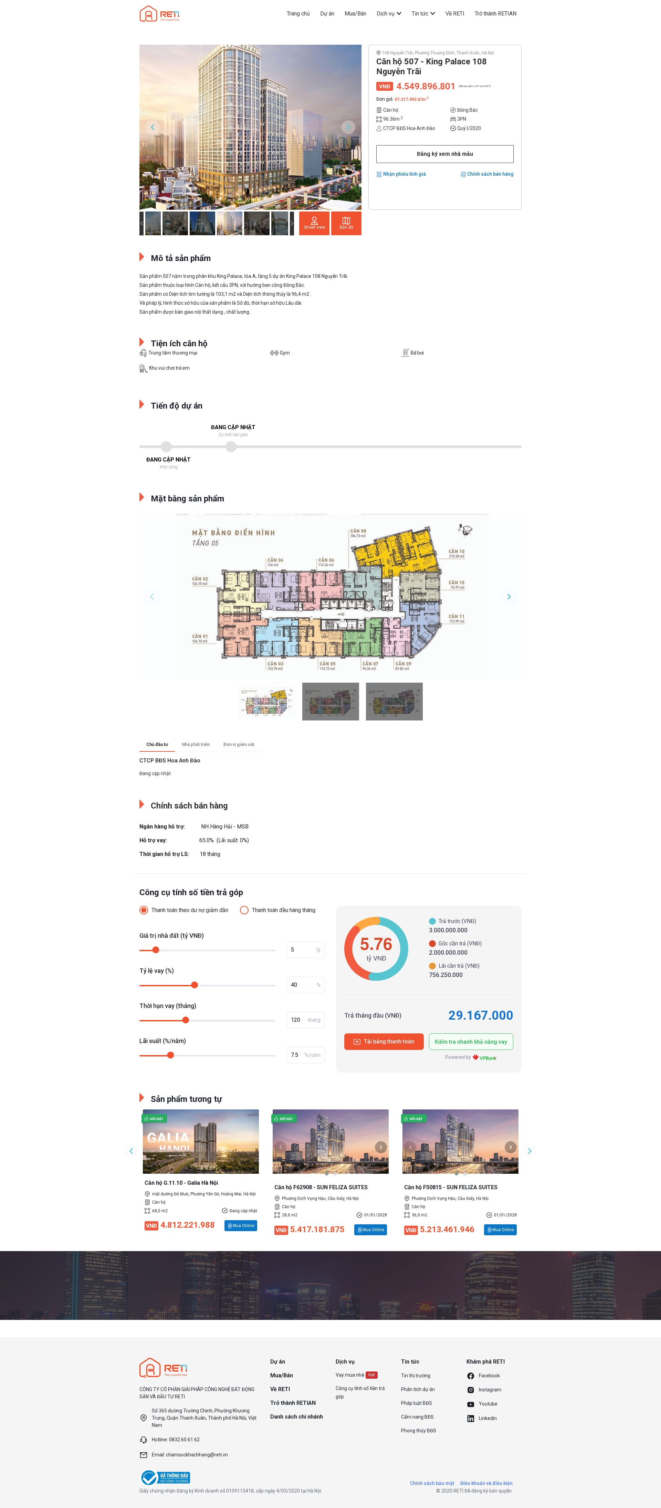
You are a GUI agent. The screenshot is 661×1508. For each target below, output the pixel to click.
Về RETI (454, 13)
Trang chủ (298, 13)
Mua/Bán (355, 13)
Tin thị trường (415, 1375)
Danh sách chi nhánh (296, 1416)
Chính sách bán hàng (490, 174)
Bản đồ (346, 227)
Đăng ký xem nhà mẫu (445, 154)
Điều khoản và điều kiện (486, 1483)
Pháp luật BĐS (416, 1403)
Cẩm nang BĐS (417, 1417)
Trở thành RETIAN (495, 13)
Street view (314, 227)
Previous (152, 127)
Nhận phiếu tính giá (404, 174)
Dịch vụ (386, 13)
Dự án (327, 13)
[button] (327, 1173)
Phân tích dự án (418, 1389)
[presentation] (280, 1147)
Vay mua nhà (350, 1375)
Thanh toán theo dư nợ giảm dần (189, 910)
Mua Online (243, 1225)
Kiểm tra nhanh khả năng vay (471, 1042)
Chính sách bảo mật (432, 1483)
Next (348, 127)
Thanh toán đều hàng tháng (283, 910)
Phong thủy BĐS (418, 1430)
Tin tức (421, 13)
